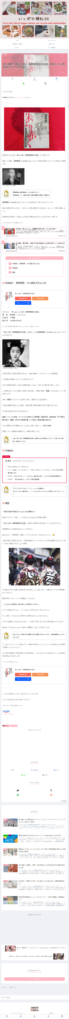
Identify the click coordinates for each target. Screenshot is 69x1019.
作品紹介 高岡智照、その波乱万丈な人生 (26, 263)
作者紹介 (15, 268)
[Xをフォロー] (51, 790)
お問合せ (51, 1013)
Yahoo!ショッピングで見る (23, 303)
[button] (45, 84)
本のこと (6, 725)
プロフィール (21, 97)
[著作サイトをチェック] (17, 790)
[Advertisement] (34, 744)
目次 (33, 258)
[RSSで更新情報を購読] (51, 795)
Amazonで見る (40, 298)
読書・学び (14, 725)
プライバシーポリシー (17, 1013)
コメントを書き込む (34, 979)
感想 (13, 272)
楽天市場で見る (23, 298)
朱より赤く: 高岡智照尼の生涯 (24, 293)
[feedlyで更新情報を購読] (17, 795)
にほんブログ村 (8, 714)
